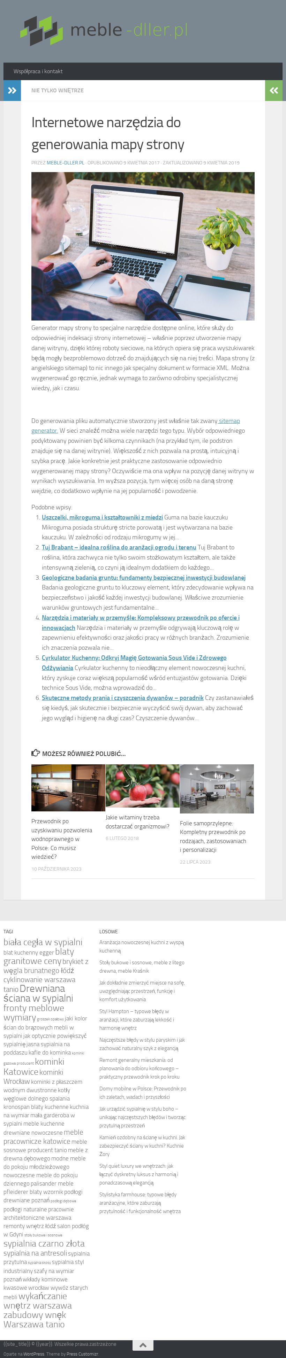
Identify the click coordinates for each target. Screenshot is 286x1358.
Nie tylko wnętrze (57, 90)
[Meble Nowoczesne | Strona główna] (102, 31)
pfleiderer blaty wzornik (33, 1192)
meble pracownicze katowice (43, 1136)
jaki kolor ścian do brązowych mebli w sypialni (45, 1027)
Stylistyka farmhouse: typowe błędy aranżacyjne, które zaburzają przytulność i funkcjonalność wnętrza (140, 1202)
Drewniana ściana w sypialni (38, 993)
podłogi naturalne (25, 1209)
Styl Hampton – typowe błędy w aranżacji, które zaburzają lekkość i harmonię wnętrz (136, 1019)
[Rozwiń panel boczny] (12, 90)
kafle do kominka (50, 1052)
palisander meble (52, 1183)
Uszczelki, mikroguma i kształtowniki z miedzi (102, 517)
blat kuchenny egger (28, 952)
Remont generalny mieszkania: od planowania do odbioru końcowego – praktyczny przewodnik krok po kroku (139, 1068)
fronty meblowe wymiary (33, 1013)
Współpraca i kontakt (38, 71)
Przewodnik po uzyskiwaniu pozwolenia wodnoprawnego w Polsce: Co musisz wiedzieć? (61, 839)
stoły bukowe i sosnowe (43, 1235)
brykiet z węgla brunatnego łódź (46, 966)
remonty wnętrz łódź (29, 1226)
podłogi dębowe (63, 1201)
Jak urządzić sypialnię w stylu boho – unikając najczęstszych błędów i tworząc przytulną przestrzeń (142, 1117)
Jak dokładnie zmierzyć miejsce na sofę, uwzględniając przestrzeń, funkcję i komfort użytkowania (142, 991)
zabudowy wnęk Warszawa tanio (34, 1320)
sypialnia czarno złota (44, 1243)
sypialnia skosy (39, 1262)
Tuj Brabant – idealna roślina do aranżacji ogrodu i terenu (119, 547)
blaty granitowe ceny (38, 956)
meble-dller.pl (65, 163)
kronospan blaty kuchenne (36, 1107)
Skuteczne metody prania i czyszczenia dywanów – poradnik (123, 698)
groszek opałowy (50, 1019)
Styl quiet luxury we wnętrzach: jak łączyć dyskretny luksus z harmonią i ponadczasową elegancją (138, 1174)
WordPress (33, 1354)
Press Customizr (82, 1354)
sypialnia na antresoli (35, 1253)
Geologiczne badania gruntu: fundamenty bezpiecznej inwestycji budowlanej (144, 577)
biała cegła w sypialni (42, 942)
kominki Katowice (33, 1066)
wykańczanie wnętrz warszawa (37, 1301)
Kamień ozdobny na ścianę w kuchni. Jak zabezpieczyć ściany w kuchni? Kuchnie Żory (142, 1145)
